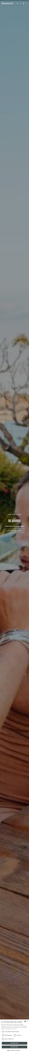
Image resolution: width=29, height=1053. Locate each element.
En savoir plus (14, 1028)
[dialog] (14, 1036)
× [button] (27, 1021)
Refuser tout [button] (14, 1047)
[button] (14, 1050)
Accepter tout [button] (14, 1043)
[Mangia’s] (9, 3)
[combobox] (25, 1021)
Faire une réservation (13, 530)
